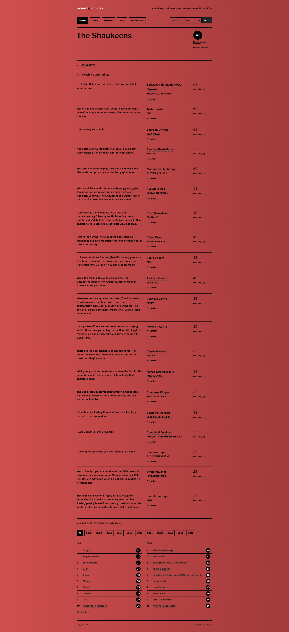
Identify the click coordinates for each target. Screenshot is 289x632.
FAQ (78, 625)
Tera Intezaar (159, 556)
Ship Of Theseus (91, 556)
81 (138, 550)
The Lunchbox (90, 562)
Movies (82, 20)
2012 (170, 533)
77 (138, 562)
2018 (109, 533)
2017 (119, 533)
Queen (86, 575)
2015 (139, 533)
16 (208, 593)
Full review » (152, 99)
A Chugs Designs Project (203, 625)
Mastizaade (159, 593)
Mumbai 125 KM (161, 568)
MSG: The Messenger (163, 550)
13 (208, 568)
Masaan (87, 581)
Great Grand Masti (162, 599)
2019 (99, 533)
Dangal (86, 550)
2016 (129, 533)
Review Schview (85, 9)
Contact (85, 625)
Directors (108, 20)
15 (208, 575)
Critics (122, 20)
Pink (85, 599)
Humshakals (159, 581)
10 (208, 550)
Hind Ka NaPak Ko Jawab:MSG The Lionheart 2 (177, 575)
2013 (160, 533)
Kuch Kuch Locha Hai (164, 605)
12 (208, 556)
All (80, 533)
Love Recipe (159, 587)
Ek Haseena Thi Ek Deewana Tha (170, 562)
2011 (180, 533)
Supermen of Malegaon (95, 605)
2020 (89, 533)
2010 (190, 533)
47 (198, 35)
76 (138, 575)
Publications (137, 20)
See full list (82, 612)
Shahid (86, 587)
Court (85, 568)
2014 (150, 533)
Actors (95, 20)
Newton (87, 593)
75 (138, 587)
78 (138, 556)
